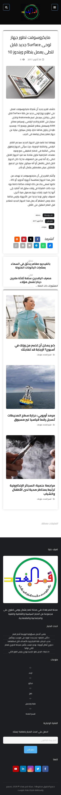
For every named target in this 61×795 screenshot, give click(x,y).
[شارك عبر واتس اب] (43, 245)
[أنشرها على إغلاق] (30, 239)
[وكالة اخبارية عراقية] (30, 12)
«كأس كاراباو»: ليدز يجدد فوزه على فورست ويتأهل (29, 637)
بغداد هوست (23, 790)
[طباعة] (22, 245)
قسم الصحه (47, 354)
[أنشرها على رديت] (17, 239)
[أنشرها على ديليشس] (50, 245)
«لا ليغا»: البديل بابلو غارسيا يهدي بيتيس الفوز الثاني (29, 651)
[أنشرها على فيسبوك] (37, 239)
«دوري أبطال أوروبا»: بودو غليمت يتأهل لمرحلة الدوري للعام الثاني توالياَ (29, 646)
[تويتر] (38, 769)
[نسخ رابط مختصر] (16, 245)
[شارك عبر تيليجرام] (36, 245)
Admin (38, 215)
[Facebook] (45, 769)
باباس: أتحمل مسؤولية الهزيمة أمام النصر (29, 634)
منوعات (43, 226)
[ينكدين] (23, 769)
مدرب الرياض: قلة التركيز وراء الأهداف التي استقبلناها (29, 641)
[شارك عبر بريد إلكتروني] (29, 245)
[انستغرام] (30, 769)
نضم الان (30, 750)
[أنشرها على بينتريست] (24, 239)
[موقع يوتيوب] (16, 769)
